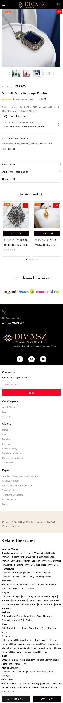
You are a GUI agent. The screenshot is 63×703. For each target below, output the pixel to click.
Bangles (6, 439)
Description (9, 164)
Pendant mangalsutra (12, 458)
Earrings (6, 444)
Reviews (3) (8, 178)
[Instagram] (31, 359)
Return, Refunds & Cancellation (17, 485)
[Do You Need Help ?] (4, 312)
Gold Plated (7, 462)
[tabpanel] (16, 229)
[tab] (31, 164)
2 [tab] (30, 259)
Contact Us (7, 416)
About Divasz (8, 407)
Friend (17, 143)
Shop (4, 434)
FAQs (4, 411)
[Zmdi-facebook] (20, 359)
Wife (49, 143)
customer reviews (23, 99)
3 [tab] (33, 259)
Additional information (15, 171)
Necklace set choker (12, 453)
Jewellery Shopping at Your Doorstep (20, 476)
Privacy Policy (9, 499)
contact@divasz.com (19, 377)
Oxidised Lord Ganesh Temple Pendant (16, 244)
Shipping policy (9, 490)
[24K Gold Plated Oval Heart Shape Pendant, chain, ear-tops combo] (47, 215)
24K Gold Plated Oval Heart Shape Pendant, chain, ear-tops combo (47, 244)
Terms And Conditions (12, 494)
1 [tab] (26, 259)
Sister (43, 143)
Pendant (11, 148)
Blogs (5, 504)
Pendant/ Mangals (30, 143)
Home (5, 429)
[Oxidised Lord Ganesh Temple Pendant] (16, 215)
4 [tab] (36, 259)
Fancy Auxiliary (9, 448)
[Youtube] (43, 359)
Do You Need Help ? (11, 318)
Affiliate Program (10, 480)
